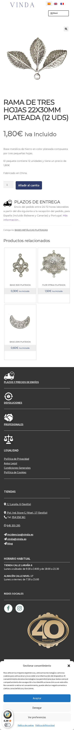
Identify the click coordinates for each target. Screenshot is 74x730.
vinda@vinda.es (16, 539)
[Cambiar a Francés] (62, 3)
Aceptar (37, 698)
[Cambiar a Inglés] (55, 3)
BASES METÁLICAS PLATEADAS (31, 230)
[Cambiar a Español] (49, 3)
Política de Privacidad (45, 725)
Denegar (37, 707)
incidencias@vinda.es (20, 534)
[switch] (7, 725)
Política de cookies (26, 725)
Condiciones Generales (17, 467)
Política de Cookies (15, 472)
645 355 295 (13, 525)
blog (10, 543)
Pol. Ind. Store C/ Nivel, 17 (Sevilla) (26, 512)
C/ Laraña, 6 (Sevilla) (18, 504)
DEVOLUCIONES (13, 402)
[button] (69, 665)
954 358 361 (18, 517)
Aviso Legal (10, 463)
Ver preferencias (37, 717)
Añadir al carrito (28, 185)
